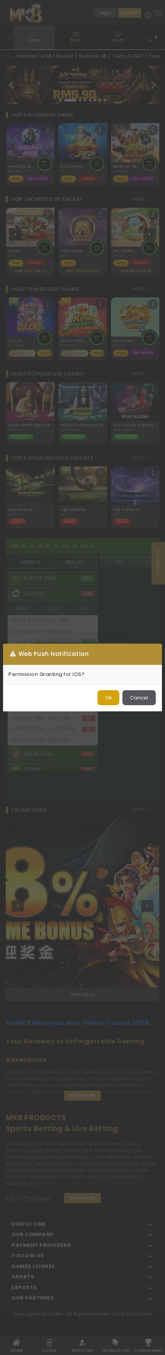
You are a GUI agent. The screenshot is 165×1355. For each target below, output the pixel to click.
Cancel (139, 697)
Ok (108, 697)
